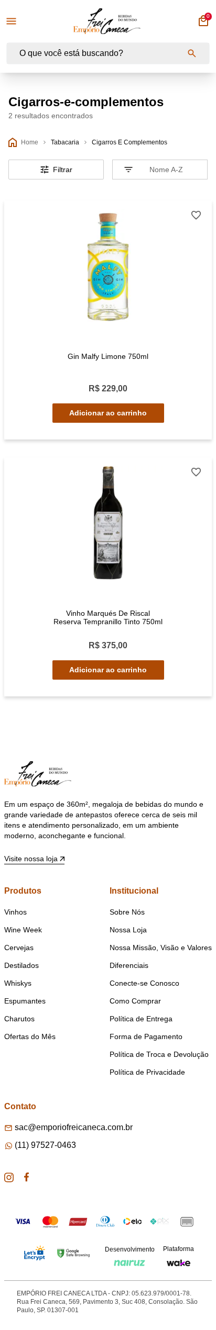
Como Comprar (135, 1001)
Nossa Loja (128, 930)
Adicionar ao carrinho (108, 413)
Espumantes (25, 1001)
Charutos (19, 1019)
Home (29, 142)
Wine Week (23, 930)
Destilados (21, 965)
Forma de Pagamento (146, 1036)
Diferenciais (129, 965)
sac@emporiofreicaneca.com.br (74, 1127)
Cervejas (19, 947)
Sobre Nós (127, 912)
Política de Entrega (141, 1019)
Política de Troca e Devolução (159, 1054)
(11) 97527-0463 (45, 1145)
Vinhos (15, 912)
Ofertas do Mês (30, 1036)
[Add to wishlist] (196, 215)
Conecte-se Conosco (144, 983)
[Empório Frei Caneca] (107, 21)
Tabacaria (65, 142)
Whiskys (17, 983)
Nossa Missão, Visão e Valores (161, 947)
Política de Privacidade (147, 1072)
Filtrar (62, 169)
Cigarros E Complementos (129, 142)
